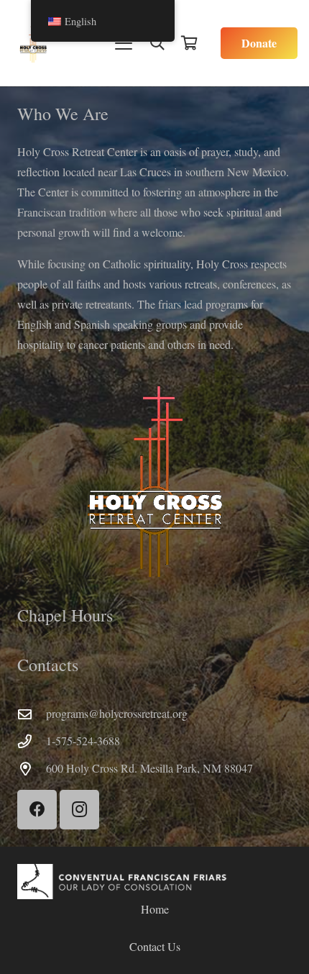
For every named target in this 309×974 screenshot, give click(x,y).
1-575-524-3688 (83, 740)
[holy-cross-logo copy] (33, 43)
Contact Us (154, 946)
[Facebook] (37, 809)
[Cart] (189, 43)
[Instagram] (79, 809)
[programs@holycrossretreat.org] (31, 714)
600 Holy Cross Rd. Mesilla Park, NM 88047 (149, 767)
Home (155, 908)
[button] (124, 43)
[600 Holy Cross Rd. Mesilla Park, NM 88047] (31, 768)
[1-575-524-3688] (31, 741)
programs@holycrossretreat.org (117, 713)
